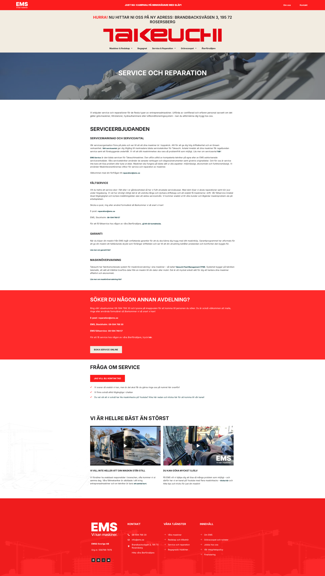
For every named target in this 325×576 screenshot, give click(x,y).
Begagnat (142, 48)
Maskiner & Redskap (119, 48)
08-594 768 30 (116, 324)
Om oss (287, 5)
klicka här (224, 480)
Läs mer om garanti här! (100, 250)
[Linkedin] (93, 560)
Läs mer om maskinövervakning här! (106, 279)
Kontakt (303, 5)
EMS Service (95, 157)
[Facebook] (98, 560)
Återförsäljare (209, 48)
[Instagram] (103, 560)
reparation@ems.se (106, 211)
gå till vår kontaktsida (151, 224)
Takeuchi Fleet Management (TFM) (190, 267)
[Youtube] (108, 560)
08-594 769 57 (113, 217)
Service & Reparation (162, 48)
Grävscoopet (187, 48)
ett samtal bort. (140, 483)
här (219, 151)
